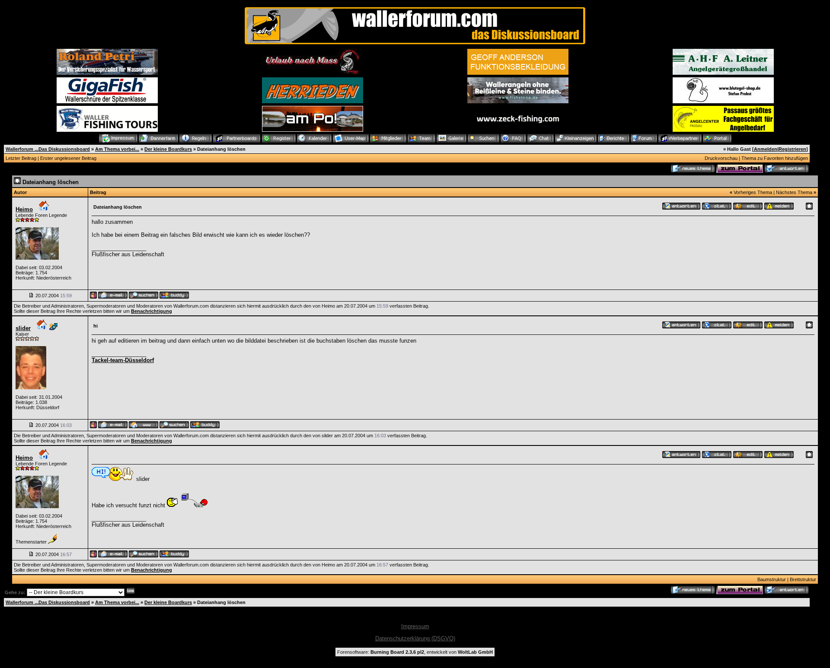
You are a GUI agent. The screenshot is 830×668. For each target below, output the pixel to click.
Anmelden (765, 149)
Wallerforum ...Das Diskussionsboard (48, 149)
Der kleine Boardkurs (168, 149)
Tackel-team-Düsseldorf (123, 360)
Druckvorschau (721, 158)
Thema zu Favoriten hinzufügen (774, 158)
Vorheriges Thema (753, 192)
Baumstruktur (771, 579)
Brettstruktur (803, 579)
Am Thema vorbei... (117, 149)
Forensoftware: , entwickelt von (415, 652)
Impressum (415, 626)
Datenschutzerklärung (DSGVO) (415, 638)
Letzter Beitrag (21, 158)
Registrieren (792, 149)
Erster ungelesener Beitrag (68, 158)
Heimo (24, 209)
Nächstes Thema (794, 192)
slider (23, 328)
